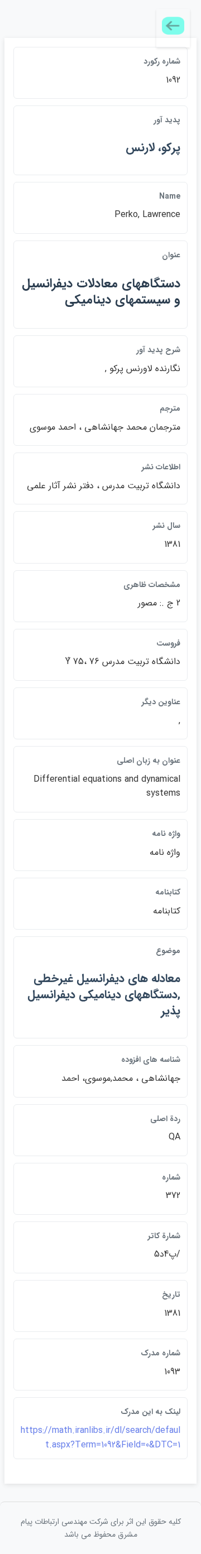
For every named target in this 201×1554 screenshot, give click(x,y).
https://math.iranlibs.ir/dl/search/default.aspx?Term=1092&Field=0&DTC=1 (100, 1437)
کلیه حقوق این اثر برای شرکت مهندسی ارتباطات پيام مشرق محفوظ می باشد (101, 1527)
